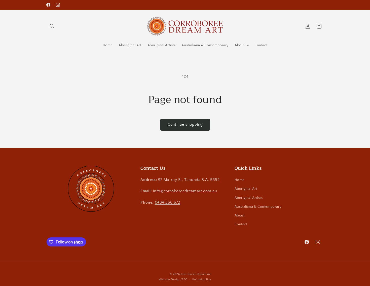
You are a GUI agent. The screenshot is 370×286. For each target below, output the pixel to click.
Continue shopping (185, 124)
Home (239, 180)
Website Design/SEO (173, 279)
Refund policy (201, 279)
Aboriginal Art (246, 189)
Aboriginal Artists (249, 198)
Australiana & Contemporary (258, 207)
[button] (52, 26)
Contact (241, 224)
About (240, 215)
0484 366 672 (167, 202)
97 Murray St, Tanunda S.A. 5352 (189, 179)
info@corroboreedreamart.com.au (185, 191)
